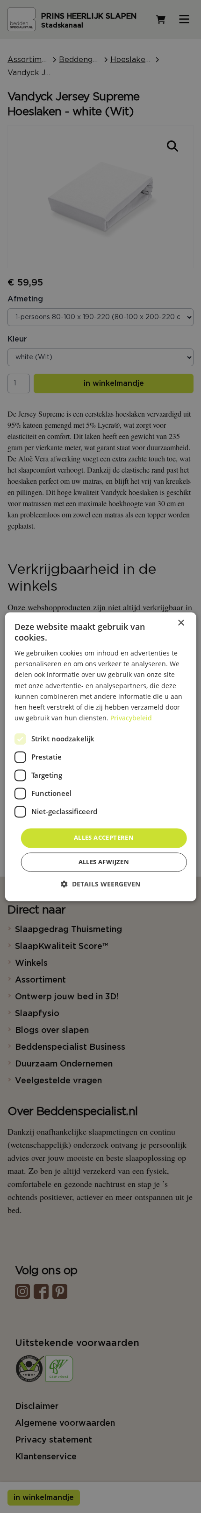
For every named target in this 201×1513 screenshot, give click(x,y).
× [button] (180, 623)
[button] (100, 884)
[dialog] (100, 756)
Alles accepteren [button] (104, 837)
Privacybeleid (131, 717)
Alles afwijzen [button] (104, 862)
